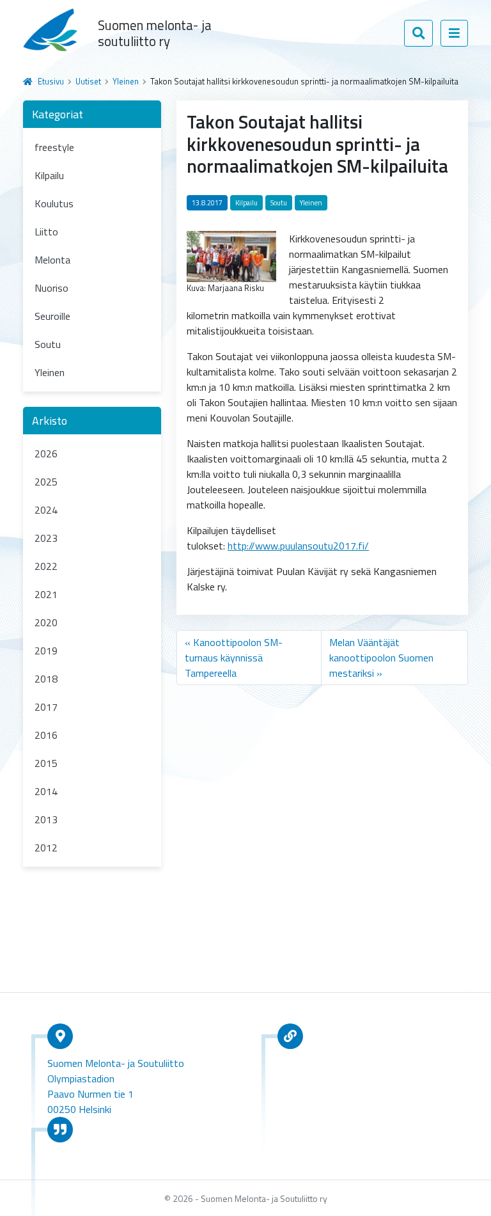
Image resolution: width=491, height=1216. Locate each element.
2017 (46, 707)
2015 (46, 763)
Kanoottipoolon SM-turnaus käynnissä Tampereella (234, 658)
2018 (46, 678)
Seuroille (52, 316)
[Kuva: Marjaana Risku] (231, 255)
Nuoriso (51, 288)
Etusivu (51, 81)
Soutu (48, 344)
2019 (46, 650)
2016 (46, 735)
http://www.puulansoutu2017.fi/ (298, 545)
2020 (46, 622)
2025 (46, 481)
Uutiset (88, 81)
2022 (46, 566)
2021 (46, 594)
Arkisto (49, 420)
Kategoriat (57, 114)
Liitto (46, 231)
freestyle (54, 147)
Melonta (52, 259)
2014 (46, 791)
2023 (46, 538)
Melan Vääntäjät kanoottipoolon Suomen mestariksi (381, 658)
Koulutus (54, 203)
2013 (46, 819)
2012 (46, 847)
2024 (46, 509)
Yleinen (126, 81)
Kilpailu (49, 175)
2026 (46, 453)
